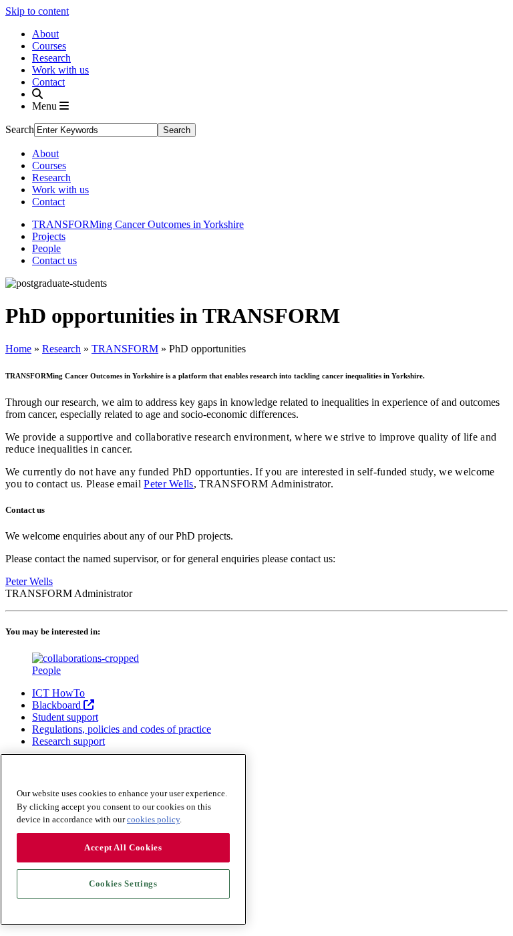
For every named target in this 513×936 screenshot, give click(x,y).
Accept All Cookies (123, 847)
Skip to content (37, 11)
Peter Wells (169, 483)
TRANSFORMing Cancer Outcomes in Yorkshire (138, 224)
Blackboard (57, 705)
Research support (68, 741)
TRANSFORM (125, 348)
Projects (48, 236)
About (45, 33)
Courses (49, 45)
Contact (48, 82)
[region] (123, 839)
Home (18, 348)
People (46, 248)
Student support (65, 717)
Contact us (54, 260)
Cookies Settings (123, 884)
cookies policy (153, 819)
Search (19, 129)
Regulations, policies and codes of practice (121, 729)
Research (51, 58)
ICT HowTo (58, 693)
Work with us (60, 70)
